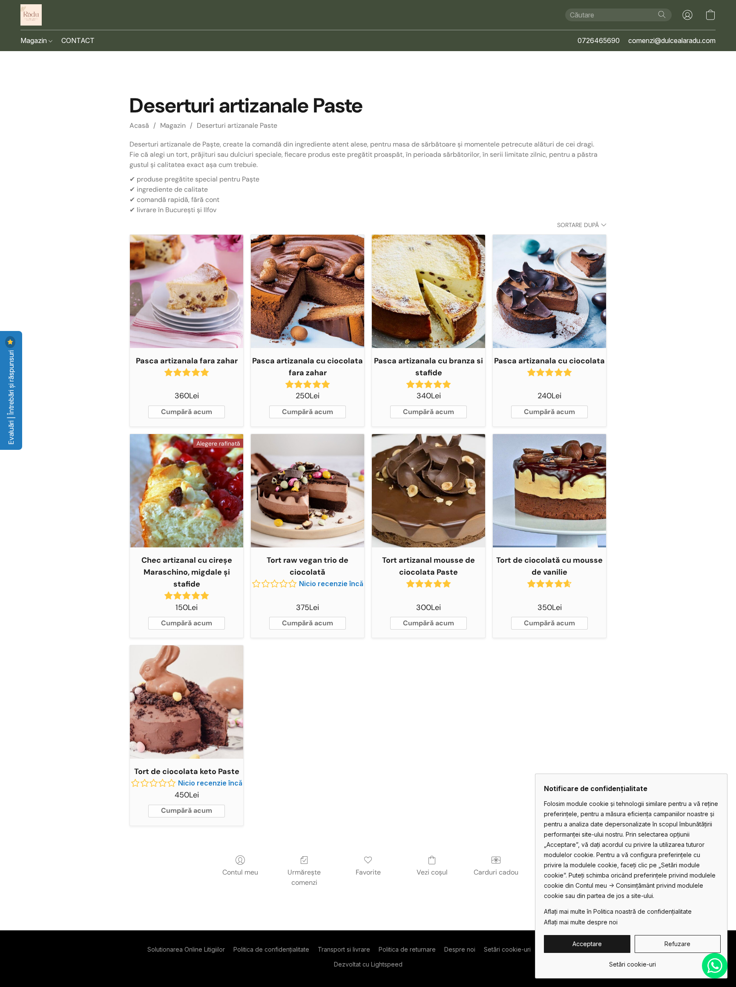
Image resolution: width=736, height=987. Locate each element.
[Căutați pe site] (662, 14)
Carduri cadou (496, 872)
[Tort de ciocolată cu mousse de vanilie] (549, 490)
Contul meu (240, 872)
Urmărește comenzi (304, 877)
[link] (632, 961)
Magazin (34, 40)
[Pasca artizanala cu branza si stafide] (428, 291)
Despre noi (459, 949)
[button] (31, 15)
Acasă (139, 125)
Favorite (368, 872)
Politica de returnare (407, 949)
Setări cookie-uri (507, 949)
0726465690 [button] (599, 40)
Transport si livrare (344, 949)
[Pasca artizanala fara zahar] (186, 291)
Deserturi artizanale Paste (237, 125)
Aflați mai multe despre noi (581, 922)
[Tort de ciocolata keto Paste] (186, 702)
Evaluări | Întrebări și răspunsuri (11, 396)
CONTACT (78, 40)
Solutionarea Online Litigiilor (186, 949)
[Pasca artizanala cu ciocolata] (549, 291)
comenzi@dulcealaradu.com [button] (672, 40)
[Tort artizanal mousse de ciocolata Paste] (428, 490)
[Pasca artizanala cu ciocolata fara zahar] (307, 291)
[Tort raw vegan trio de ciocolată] (307, 490)
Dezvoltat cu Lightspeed (368, 964)
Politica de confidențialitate (271, 949)
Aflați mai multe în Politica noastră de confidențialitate (618, 911)
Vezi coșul (432, 872)
